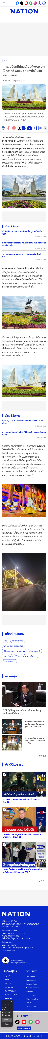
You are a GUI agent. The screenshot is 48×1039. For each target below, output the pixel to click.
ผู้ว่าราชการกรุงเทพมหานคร (14, 651)
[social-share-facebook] (17, 3)
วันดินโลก (7, 656)
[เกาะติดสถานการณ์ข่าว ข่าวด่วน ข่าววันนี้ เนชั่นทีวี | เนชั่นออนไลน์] (24, 11)
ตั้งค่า (7, 1024)
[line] (30, 1023)
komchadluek (31, 984)
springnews (30, 995)
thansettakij (31, 1006)
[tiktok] (17, 1023)
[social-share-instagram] (35, 3)
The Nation (30, 976)
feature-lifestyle (9, 999)
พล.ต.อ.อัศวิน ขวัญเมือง (13, 646)
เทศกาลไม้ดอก (30, 656)
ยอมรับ (6, 1020)
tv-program (10, 991)
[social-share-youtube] (26, 3)
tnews (28, 1002)
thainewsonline (32, 999)
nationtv (29, 991)
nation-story (11, 995)
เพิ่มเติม (7, 1015)
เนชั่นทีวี (17, 1036)
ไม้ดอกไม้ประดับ (9, 661)
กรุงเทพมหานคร (18, 640)
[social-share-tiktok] (21, 3)
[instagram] (37, 1023)
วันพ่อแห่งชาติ (34, 651)
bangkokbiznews (32, 988)
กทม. (5, 640)
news (7, 980)
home (7, 976)
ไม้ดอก (18, 656)
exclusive (9, 983)
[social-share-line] (30, 3)
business (9, 987)
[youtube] (24, 1023)
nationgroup (31, 980)
